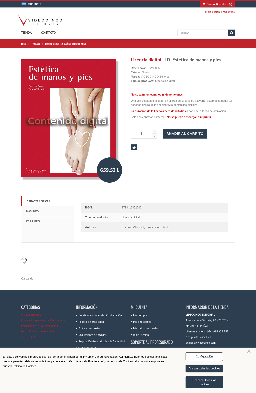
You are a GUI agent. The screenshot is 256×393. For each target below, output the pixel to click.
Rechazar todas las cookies (204, 382)
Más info (32, 211)
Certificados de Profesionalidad (39, 326)
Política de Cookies (24, 366)
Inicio (23, 43)
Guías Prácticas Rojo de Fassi (38, 331)
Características (38, 201)
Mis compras (141, 315)
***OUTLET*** (29, 337)
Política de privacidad (91, 321)
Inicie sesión (212, 11)
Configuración (204, 356)
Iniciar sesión (141, 335)
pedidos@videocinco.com (201, 342)
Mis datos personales (146, 328)
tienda (26, 32)
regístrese (229, 11)
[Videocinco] (39, 20)
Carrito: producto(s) (219, 4)
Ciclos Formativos (32, 314)
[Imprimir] (134, 147)
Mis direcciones (142, 321)
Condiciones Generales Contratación (100, 315)
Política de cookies (89, 328)
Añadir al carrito (185, 134)
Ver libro (33, 221)
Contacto (48, 32)
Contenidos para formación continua (43, 320)
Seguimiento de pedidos (93, 335)
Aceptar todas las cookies (204, 368)
